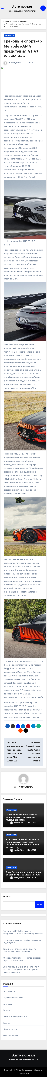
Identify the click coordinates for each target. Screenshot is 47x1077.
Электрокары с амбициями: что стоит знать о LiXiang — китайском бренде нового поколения (21, 969)
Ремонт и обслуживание (15, 1017)
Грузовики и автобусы (13, 998)
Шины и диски (10, 1029)
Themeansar (23, 1073)
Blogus (37, 1070)
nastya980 (16, 63)
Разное (6, 1010)
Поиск (7, 897)
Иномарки (9, 35)
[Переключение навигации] (2, 8)
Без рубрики (9, 991)
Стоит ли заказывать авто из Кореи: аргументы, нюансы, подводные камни (21, 817)
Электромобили (10, 1035)
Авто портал (22, 6)
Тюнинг (6, 1023)
